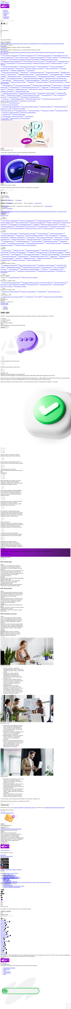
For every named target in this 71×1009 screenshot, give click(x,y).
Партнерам (6, 18)
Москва (2, 920)
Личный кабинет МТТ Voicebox (19, 43)
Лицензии (34, 52)
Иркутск (3, 928)
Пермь (2, 939)
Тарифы (5, 14)
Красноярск (3, 934)
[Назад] (2, 448)
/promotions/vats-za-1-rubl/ (6, 119)
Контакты (29, 52)
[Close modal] (2, 901)
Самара (2, 944)
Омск (2, 938)
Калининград (4, 931)
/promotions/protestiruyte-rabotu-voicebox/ (10, 154)
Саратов (3, 945)
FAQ (4, 879)
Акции (5, 15)
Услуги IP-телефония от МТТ (45, 43)
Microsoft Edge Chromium (9, 967)
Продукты (5, 11)
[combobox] (10, 301)
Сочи (2, 946)
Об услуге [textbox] (10, 301)
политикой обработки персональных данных (54, 807)
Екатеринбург (4, 927)
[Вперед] (4, 448)
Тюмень (3, 948)
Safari (4, 970)
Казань (2, 930)
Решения (5, 10)
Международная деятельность (44, 52)
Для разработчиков (16, 878)
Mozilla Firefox (6, 969)
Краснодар (3, 933)
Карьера (13, 52)
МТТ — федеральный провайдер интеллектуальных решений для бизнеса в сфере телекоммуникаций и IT (26, 882)
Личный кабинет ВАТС (6, 43)
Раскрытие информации (21, 52)
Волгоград (3, 924)
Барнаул (3, 923)
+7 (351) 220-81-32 (5, 2)
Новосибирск (4, 937)
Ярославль (3, 953)
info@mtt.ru (3, 855)
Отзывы (9, 52)
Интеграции (6, 13)
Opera (4, 974)
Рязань (2, 942)
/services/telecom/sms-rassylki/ (7, 812)
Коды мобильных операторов (10, 881)
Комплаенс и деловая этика (57, 52)
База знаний (6, 880)
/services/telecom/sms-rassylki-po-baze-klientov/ (11, 828)
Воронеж (3, 926)
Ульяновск (3, 949)
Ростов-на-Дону (4, 941)
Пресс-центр (4, 52)
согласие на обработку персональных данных (24, 807)
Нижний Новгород (5, 935)
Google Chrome (6, 971)
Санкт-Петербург (5, 921)
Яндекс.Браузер (7, 972)
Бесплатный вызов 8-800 (58, 43)
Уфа (2, 951)
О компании (6, 16)
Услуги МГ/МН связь (32, 43)
